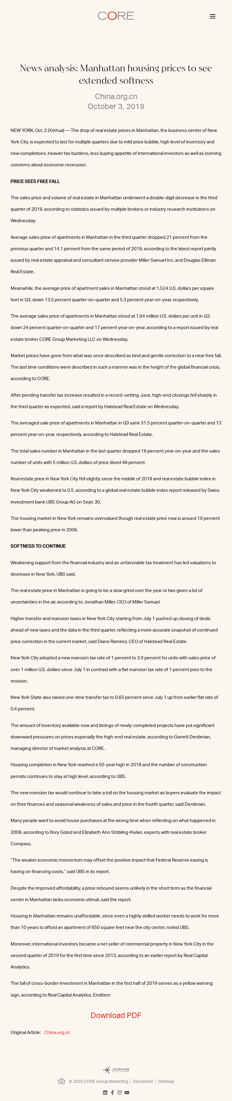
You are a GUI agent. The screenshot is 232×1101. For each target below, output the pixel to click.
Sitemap (166, 1082)
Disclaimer (143, 1082)
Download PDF (116, 1015)
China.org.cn (57, 1032)
